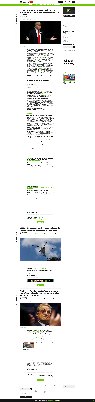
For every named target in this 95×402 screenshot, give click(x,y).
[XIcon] (67, 1)
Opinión (45, 1)
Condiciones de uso (46, 392)
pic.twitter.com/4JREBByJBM (44, 139)
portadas (40, 100)
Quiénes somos (46, 386)
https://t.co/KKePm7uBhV (33, 112)
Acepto (67, 49)
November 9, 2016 (46, 141)
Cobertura (45, 390)
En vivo (31, 1)
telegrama (48, 180)
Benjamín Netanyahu (46, 95)
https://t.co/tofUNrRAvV (33, 187)
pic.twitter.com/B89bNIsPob (44, 78)
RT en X (26, 396)
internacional (47, 214)
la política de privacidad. (68, 49)
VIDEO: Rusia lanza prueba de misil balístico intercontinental (68, 25)
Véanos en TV (61, 1)
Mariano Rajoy (44, 172)
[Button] (57, 2)
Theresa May (44, 127)
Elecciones (29, 214)
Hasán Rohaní (40, 68)
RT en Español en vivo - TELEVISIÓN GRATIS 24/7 (68, 16)
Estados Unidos (42, 214)
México (28, 277)
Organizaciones (39, 372)
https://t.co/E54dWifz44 (32, 78)
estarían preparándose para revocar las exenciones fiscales (40, 331)
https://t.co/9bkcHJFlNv (32, 139)
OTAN (40, 175)
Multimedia (48, 1)
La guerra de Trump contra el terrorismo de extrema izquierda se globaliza (28, 350)
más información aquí (50, 400)
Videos (35, 389)
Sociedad (47, 372)
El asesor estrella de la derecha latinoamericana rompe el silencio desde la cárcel (69, 35)
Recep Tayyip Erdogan (42, 143)
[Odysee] (67, 389)
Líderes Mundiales (37, 392)
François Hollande (41, 89)
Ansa (32, 133)
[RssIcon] (74, 389)
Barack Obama (37, 63)
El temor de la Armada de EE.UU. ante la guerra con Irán (68, 32)
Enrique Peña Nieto (42, 57)
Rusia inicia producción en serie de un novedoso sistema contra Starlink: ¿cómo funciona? (69, 40)
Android (54, 386)
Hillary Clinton (33, 214)
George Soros (35, 332)
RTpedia (36, 391)
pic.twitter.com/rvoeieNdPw (39, 268)
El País (30, 194)
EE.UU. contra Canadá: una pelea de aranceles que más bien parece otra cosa (69, 82)
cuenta (37, 61)
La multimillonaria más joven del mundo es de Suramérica (69, 28)
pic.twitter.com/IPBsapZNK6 (33, 160)
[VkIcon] (64, 1)
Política (32, 277)
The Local (41, 93)
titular (41, 121)
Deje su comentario (40, 222)
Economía (29, 372)
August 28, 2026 (48, 270)
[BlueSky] (69, 1)
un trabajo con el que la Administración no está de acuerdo (39, 361)
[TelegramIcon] (68, 1)
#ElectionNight (42, 112)
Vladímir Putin (39, 180)
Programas (40, 1)
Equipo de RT (53, 1)
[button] (40, 32)
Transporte (36, 277)
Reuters (28, 202)
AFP (36, 70)
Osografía (66, 72)
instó (35, 71)
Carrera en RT (45, 391)
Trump (38, 214)
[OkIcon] (71, 1)
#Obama (30, 158)
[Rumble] (65, 1)
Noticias (35, 1)
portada (29, 154)
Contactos (45, 387)
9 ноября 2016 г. (45, 80)
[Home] (21, 2)
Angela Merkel (41, 82)
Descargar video (22, 44)
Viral (37, 1)
